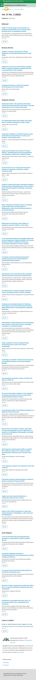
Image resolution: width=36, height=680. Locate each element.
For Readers (6, 662)
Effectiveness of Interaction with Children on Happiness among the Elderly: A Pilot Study (15, 224)
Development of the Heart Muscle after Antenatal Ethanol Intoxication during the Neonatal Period (17, 274)
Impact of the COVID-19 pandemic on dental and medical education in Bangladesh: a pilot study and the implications (17, 512)
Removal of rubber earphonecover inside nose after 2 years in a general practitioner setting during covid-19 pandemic (18, 587)
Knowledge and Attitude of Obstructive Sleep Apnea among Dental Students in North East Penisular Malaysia (17, 361)
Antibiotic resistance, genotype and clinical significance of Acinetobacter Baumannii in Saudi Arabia (16, 53)
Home (3, 9)
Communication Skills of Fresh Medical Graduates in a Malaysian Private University (18, 411)
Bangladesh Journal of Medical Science (15, 5)
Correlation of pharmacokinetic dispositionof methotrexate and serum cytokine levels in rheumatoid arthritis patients (15, 258)
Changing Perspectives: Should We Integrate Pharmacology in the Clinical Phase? (15, 86)
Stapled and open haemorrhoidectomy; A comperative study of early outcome (14, 497)
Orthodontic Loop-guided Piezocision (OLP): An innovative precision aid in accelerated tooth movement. (16, 602)
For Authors (6, 665)
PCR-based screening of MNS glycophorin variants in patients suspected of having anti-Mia (17, 480)
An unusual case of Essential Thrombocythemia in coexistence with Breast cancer (17, 571)
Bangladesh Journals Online (13, 1)
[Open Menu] (1, 5)
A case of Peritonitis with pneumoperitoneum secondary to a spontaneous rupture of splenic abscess (16, 538)
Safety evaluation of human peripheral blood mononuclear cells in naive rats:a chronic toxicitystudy (15, 344)
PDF (5, 41)
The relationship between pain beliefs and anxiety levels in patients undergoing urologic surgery (17, 121)
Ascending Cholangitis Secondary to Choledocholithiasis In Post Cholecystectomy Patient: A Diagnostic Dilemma (18, 555)
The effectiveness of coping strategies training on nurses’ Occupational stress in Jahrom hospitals (17, 291)
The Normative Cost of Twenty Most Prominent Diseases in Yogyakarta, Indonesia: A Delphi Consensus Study (16, 169)
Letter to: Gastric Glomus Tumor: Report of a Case (17, 624)
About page (20, 652)
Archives (9, 9)
